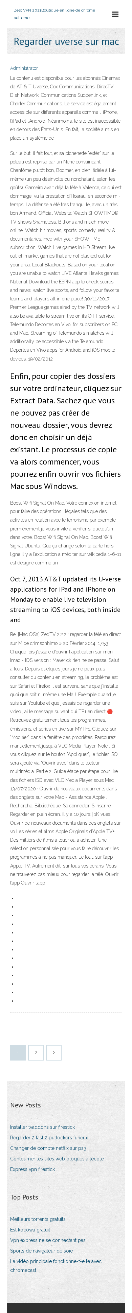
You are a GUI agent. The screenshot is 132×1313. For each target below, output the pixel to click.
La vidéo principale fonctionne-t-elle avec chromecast (56, 1266)
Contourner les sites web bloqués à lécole (57, 1158)
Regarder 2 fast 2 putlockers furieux (49, 1137)
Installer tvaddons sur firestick (42, 1127)
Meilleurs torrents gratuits (38, 1219)
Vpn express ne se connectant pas (48, 1240)
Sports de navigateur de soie (41, 1251)
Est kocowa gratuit (30, 1229)
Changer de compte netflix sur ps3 (48, 1148)
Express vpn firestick (32, 1169)
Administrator (24, 68)
